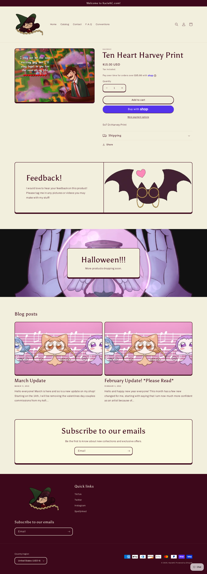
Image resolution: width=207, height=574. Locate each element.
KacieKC (172, 563)
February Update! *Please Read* (139, 380)
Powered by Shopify (184, 563)
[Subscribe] (128, 451)
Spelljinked (81, 511)
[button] (176, 24)
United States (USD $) (29, 561)
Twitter (78, 500)
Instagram (80, 505)
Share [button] (109, 144)
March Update (30, 380)
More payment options (138, 117)
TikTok (78, 494)
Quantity (107, 81)
